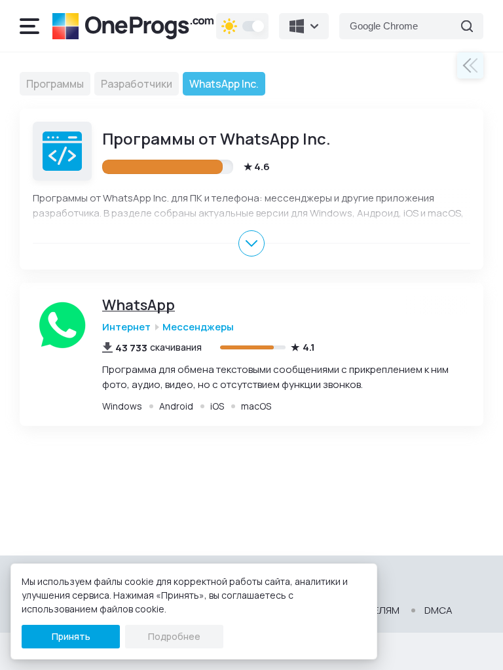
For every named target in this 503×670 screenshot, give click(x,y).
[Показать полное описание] (251, 243)
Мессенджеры (198, 327)
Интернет (126, 327)
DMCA (438, 610)
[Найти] (467, 26)
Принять (71, 636)
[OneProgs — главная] (133, 26)
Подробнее (174, 636)
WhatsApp (138, 305)
